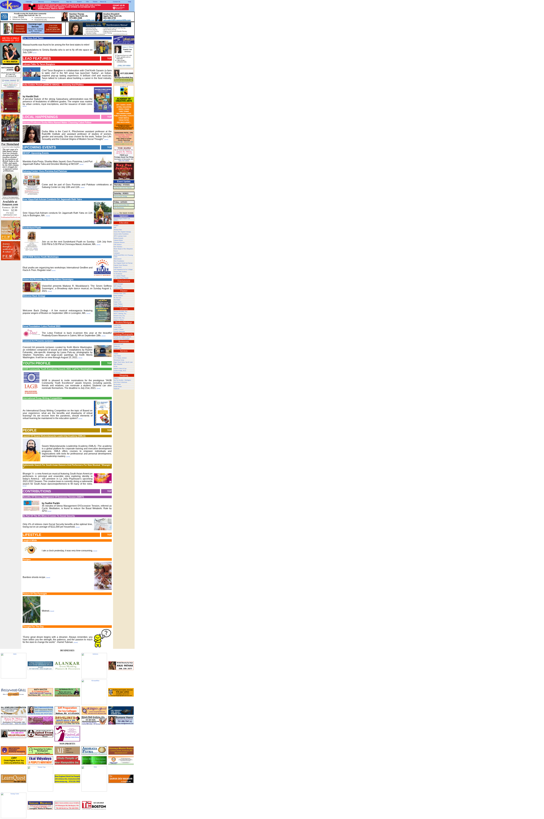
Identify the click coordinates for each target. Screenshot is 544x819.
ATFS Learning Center (120, 236)
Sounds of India (118, 288)
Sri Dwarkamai (118, 273)
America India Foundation (121, 234)
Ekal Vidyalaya (118, 246)
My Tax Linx (117, 297)
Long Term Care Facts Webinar (122, 187)
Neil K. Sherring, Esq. (120, 313)
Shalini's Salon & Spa (120, 368)
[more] (34, 52)
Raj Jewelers (117, 384)
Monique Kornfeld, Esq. (121, 311)
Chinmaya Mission (119, 242)
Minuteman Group (119, 360)
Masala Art (117, 346)
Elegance (116, 378)
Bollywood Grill (118, 344)
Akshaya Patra (118, 229)
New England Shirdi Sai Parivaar (123, 263)
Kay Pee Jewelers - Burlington (122, 380)
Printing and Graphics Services (122, 337)
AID (115, 227)
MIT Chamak (117, 286)
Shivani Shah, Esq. (119, 318)
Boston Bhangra (118, 284)
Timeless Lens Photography (121, 339)
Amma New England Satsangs (122, 232)
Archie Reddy (117, 327)
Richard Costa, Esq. (119, 315)
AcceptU (116, 225)
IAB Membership (119, 207)
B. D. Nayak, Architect (120, 358)
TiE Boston (117, 373)
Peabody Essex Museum (121, 265)
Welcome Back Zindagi (120, 196)
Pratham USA (118, 267)
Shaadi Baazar (118, 386)
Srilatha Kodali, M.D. (120, 370)
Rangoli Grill (117, 348)
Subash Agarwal (118, 306)
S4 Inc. (116, 366)
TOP (109, 58)
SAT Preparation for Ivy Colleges (123, 269)
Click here (116, 213)
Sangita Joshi (117, 302)
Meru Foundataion (119, 261)
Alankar (116, 353)
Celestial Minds (118, 240)
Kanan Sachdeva (118, 295)
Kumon (116, 251)
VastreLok (116, 388)
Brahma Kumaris (118, 238)
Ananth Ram (117, 325)
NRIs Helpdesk (118, 364)
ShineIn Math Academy (120, 271)
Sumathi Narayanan (119, 331)
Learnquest (117, 253)
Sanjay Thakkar (118, 304)
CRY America (117, 244)
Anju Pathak (117, 356)
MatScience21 (118, 259)
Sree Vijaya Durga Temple (121, 278)
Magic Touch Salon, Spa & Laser (123, 362)
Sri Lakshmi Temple (119, 276)
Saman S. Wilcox (119, 320)
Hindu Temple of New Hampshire (123, 249)
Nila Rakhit (117, 300)
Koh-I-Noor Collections (120, 382)
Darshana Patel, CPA (120, 293)
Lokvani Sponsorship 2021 (121, 205)
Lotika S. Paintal (118, 329)
